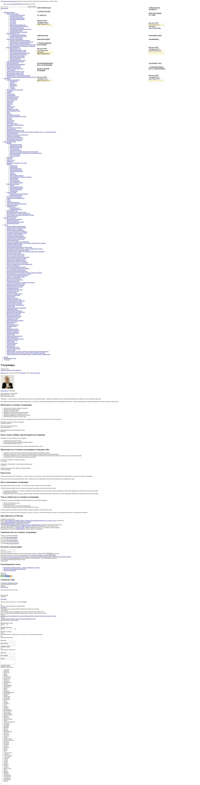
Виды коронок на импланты (14, 219)
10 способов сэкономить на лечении (16, 116)
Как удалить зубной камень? (14, 293)
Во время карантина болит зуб (15, 139)
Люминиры (10, 161)
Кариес (9, 105)
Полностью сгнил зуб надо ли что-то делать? (19, 274)
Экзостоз (9, 113)
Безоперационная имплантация (18, 36)
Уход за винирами (15, 156)
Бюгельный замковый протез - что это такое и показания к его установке (26, 243)
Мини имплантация (15, 58)
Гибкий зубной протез (13, 240)
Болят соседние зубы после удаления (16, 261)
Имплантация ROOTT (13, 63)
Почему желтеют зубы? (13, 281)
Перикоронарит (11, 296)
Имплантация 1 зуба (15, 49)
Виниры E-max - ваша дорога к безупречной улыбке (24, 151)
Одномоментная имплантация (18, 34)
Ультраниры (10, 157)
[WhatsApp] (1, 576)
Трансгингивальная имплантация (19, 26)
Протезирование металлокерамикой (16, 308)
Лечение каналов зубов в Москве (16, 230)
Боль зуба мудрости (12, 99)
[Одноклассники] (10, 576)
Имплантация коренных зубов (18, 51)
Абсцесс (9, 92)
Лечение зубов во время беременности (17, 271)
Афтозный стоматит (12, 309)
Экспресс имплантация (16, 37)
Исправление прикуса (13, 324)
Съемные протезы (11, 192)
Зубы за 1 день (11, 160)
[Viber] (6, 576)
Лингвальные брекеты (13, 333)
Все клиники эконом (11, 537)
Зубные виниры (11, 344)
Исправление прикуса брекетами (16, 300)
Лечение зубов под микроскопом (15, 239)
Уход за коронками (15, 181)
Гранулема (9, 102)
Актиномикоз (13, 81)
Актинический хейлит (13, 96)
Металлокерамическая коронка (15, 320)
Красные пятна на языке (13, 115)
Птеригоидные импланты (14, 65)
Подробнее (49, 556)
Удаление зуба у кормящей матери (16, 260)
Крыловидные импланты (13, 67)
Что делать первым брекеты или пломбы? (18, 268)
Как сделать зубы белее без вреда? (16, 284)
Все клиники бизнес (12, 540)
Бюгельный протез (12, 322)
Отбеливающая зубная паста (14, 310)
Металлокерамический (16, 186)
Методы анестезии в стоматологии (16, 226)
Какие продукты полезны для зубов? (16, 258)
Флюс (8, 112)
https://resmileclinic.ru (10, 522)
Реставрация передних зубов (14, 289)
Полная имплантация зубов (17, 57)
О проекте (3, 618)
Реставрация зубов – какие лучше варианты (18, 213)
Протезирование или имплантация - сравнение (22, 46)
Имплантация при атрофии (17, 56)
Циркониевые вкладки (16, 209)
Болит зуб (9, 118)
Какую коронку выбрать (16, 182)
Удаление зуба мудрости (13, 317)
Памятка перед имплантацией (15, 39)
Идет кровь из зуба (12, 123)
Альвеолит (10, 91)
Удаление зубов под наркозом (15, 286)
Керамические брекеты (13, 330)
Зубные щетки (11, 341)
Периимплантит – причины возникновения (18, 75)
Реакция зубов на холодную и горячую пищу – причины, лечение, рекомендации (28, 354)
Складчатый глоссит (12, 133)
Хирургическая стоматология (15, 137)
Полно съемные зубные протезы (15, 305)
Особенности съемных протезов (15, 236)
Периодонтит (13, 85)
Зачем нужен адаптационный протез (16, 203)
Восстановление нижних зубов (15, 74)
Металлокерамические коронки (15, 222)
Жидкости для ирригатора (14, 313)
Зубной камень (11, 106)
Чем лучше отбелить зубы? (14, 253)
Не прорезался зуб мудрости (14, 127)
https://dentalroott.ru (10, 520)
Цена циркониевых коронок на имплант (20, 177)
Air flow (9, 327)
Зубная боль (10, 122)
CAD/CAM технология (13, 202)
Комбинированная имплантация (18, 32)
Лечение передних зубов (13, 110)
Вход (5, 4)
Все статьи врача (35, 373)
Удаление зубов (11, 350)
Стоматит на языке (12, 292)
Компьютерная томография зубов (16, 312)
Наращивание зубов (12, 210)
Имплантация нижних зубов (17, 60)
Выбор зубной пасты (12, 337)
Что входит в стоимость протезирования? (18, 241)
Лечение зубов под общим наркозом (16, 227)
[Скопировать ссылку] (12, 576)
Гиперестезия (10, 101)
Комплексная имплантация (17, 19)
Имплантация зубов (9, 12)
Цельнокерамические (15, 168)
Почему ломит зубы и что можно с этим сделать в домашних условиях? (26, 353)
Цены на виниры (14, 148)
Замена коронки (14, 179)
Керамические (14, 167)
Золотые (12, 172)
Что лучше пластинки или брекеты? (16, 267)
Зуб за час (9, 158)
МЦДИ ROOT (4, 587)
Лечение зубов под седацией (14, 229)
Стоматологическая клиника (14, 336)
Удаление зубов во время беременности (17, 275)
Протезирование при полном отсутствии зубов (19, 247)
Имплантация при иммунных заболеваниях (21, 42)
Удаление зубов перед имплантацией (20, 40)
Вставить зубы (11, 306)
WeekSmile (22, 373)
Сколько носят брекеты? (13, 265)
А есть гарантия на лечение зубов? (16, 270)
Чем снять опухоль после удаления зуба (17, 262)
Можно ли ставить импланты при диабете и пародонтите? (25, 44)
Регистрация (12, 4)
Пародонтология (11, 129)
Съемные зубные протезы (14, 348)
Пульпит (12, 87)
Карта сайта (15, 618)
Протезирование (12, 616)
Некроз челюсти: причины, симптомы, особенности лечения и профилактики (27, 351)
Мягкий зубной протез (16, 195)
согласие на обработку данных (40, 555)
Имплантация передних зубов (18, 50)
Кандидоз (9, 126)
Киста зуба (10, 108)
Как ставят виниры (15, 154)
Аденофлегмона (11, 95)
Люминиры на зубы (12, 319)
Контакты (9, 618)
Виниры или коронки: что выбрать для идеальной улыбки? (26, 153)
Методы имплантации (13, 13)
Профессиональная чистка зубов (15, 285)
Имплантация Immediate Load (18, 25)
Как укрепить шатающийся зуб (15, 125)
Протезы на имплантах (10, 217)
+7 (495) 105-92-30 (20, 529)
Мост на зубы (10, 323)
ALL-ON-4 (13, 20)
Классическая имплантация (17, 15)
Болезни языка (11, 120)
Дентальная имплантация (17, 27)
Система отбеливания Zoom (14, 246)
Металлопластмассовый (16, 188)
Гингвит (12, 82)
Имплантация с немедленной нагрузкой (20, 29)
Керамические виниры (16, 146)
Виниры (9, 143)
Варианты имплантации (13, 47)
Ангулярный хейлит (12, 98)
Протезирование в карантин (14, 140)
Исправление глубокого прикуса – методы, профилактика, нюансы (25, 248)
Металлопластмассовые (16, 171)
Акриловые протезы (12, 205)
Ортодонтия (36, 556)
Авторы (54, 616)
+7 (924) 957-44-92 (19, 527)
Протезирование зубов (10, 141)
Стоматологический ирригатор (15, 338)
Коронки (9, 164)
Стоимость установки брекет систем (16, 233)
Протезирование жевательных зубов (16, 212)
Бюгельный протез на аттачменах (19, 194)
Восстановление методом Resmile (16, 64)
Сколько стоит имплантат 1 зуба (15, 71)
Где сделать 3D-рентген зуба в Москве (17, 232)
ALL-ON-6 (13, 22)
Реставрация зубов (12, 326)
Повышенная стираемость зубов (15, 130)
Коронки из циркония (13, 331)
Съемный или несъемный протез (15, 198)
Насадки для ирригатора (13, 295)
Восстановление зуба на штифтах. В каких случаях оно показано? (24, 272)
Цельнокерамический (16, 189)
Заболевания (7, 78)
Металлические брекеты (13, 315)
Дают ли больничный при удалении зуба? (18, 257)
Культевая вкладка (15, 208)
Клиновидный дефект (13, 109)
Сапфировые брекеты (12, 288)
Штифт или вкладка (12, 216)
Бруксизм (9, 119)
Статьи (6, 224)
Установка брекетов (12, 343)
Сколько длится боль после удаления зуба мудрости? (21, 282)
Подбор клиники (47, 616)
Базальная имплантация (16, 16)
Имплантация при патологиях (15, 89)
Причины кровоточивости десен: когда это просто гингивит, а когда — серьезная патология (31, 132)
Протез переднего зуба (13, 291)
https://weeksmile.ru (11, 524)
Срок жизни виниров (15, 150)
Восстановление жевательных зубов (19, 53)
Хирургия (42, 556)
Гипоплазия (10, 103)
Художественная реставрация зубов (16, 237)
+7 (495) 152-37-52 (25, 526)
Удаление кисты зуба (12, 298)
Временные (13, 174)
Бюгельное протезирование (14, 196)
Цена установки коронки (16, 175)
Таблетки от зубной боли (13, 136)
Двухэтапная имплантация (17, 18)
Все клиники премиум (13, 543)
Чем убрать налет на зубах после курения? (18, 250)
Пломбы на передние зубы (14, 299)
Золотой (12, 185)
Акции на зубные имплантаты (15, 68)
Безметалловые (14, 178)
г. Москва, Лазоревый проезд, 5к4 (35, 524)
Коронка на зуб (11, 346)
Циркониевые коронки (13, 223)
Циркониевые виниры (16, 144)
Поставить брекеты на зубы (14, 302)
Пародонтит (13, 84)
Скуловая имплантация (16, 30)
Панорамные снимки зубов (14, 316)
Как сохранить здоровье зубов (15, 279)
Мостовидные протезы (13, 184)
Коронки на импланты (13, 220)
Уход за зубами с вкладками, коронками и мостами (20, 215)
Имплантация (4, 616)
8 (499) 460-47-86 (20, 522)
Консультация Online (36, 616)
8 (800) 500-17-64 (20, 4)
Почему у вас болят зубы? (14, 278)
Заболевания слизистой (13, 80)
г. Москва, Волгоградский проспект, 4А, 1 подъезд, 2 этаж (40, 520)
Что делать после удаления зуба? (15, 255)
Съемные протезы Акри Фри (14, 244)
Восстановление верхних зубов (15, 72)
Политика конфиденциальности (27, 618)
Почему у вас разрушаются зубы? (16, 277)
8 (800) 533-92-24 (21, 524)
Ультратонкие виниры (16, 147)
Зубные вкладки (11, 206)
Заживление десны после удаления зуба (17, 134)
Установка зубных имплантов (15, 234)
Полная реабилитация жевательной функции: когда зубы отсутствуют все (26, 77)
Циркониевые (13, 165)
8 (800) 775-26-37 (19, 520)
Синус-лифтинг (11, 70)
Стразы (9, 201)
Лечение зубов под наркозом (14, 303)
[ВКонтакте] (8, 576)
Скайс (8, 199)
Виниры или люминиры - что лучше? (17, 163)
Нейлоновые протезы (12, 329)
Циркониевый (14, 191)
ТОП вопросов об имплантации (15, 61)
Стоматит (12, 88)
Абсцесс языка (11, 94)
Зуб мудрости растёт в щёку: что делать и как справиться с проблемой (25, 251)
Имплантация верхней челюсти (18, 54)
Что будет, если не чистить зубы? (15, 254)
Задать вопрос (4, 8)
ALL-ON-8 (13, 23)
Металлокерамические (16, 170)
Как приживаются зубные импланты (20, 43)
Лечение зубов (11, 334)
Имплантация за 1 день (13, 33)
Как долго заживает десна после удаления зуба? (19, 264)
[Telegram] (4, 576)
